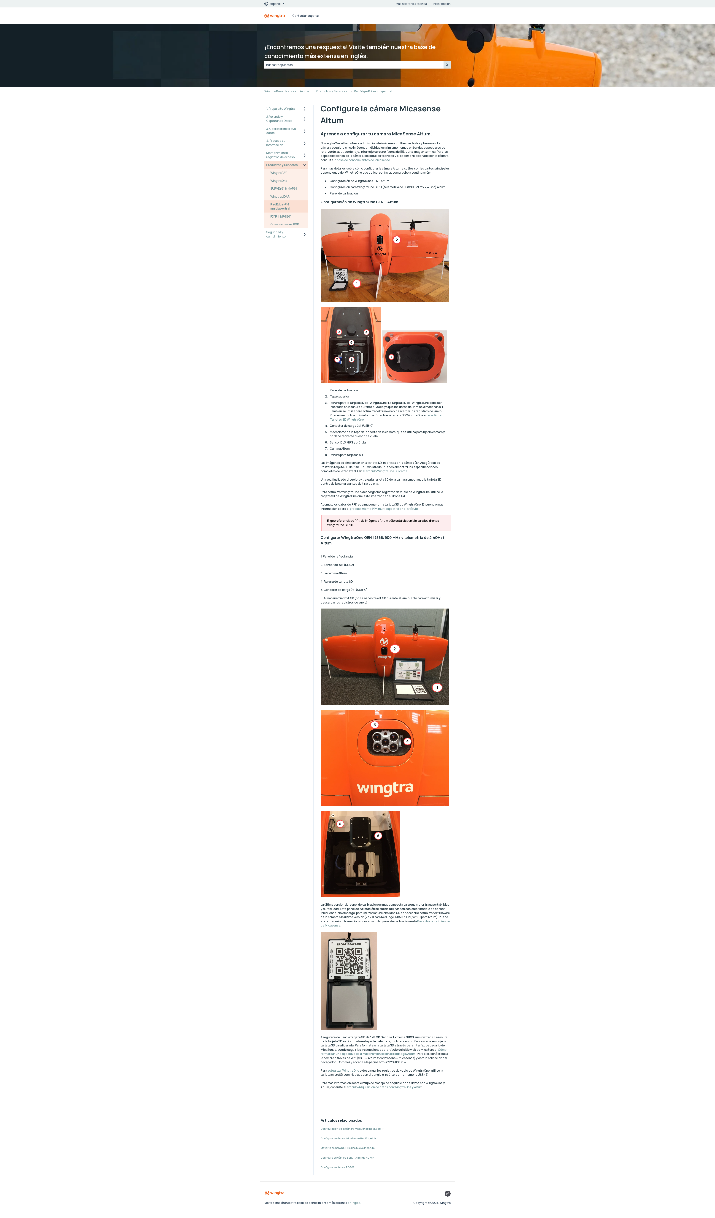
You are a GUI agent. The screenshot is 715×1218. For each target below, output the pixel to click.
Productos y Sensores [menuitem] (282, 165)
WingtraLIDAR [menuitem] (280, 196)
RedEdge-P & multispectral (373, 91)
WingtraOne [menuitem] (278, 181)
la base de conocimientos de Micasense (362, 160)
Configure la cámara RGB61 (337, 1167)
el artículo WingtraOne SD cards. (386, 471)
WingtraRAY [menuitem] (278, 173)
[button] (305, 109)
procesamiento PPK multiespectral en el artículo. (384, 509)
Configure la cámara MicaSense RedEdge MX (348, 1138)
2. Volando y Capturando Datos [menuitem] (279, 119)
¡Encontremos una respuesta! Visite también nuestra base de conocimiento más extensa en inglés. (350, 51)
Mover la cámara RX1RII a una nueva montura (348, 1148)
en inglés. (354, 1203)
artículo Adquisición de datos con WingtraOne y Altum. (385, 1087)
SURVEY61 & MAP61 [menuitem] (283, 188)
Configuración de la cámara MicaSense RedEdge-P (352, 1128)
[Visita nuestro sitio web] (448, 1194)
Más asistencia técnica (411, 4)
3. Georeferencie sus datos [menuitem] (281, 131)
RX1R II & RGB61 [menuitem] (280, 216)
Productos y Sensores (331, 91)
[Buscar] (447, 64)
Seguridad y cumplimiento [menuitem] (276, 234)
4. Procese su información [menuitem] (275, 143)
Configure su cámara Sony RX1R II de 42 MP (347, 1157)
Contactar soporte (305, 16)
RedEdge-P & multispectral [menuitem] (280, 206)
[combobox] (354, 64)
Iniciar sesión (442, 4)
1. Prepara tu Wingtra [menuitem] (280, 109)
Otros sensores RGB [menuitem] (284, 224)
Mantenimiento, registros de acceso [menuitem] (280, 155)
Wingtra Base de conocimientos (286, 91)
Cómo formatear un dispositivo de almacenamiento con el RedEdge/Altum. (384, 1052)
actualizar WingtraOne (344, 1070)
